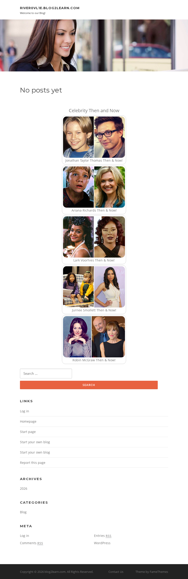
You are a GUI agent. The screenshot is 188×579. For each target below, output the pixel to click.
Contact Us (115, 572)
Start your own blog (35, 442)
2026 (23, 488)
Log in (24, 411)
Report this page (32, 462)
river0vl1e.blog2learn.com (50, 8)
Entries (102, 535)
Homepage (28, 421)
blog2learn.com (55, 572)
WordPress (102, 543)
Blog (23, 512)
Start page (28, 431)
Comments (31, 543)
